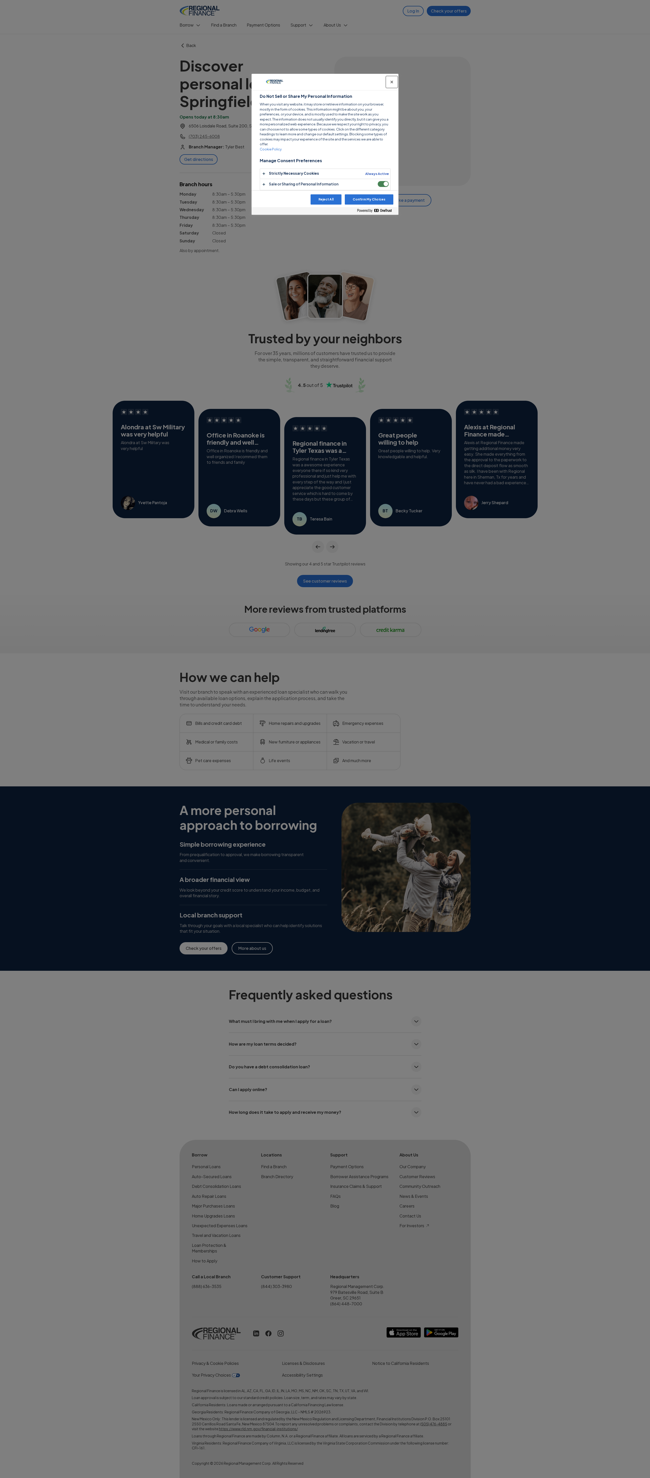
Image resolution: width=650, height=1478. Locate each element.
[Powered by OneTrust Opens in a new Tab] (376, 211)
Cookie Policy (271, 149)
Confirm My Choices (369, 199)
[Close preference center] (391, 82)
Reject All (326, 199)
